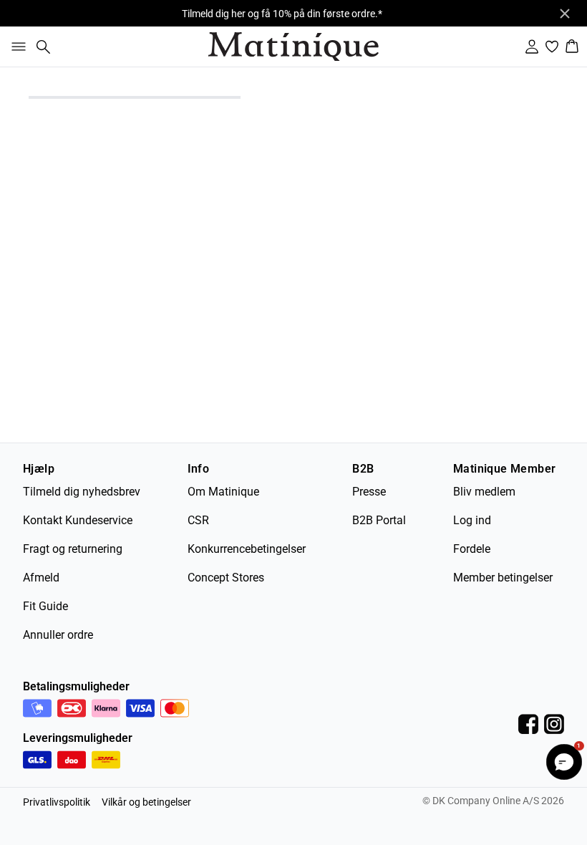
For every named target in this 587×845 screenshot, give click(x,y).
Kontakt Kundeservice (77, 520)
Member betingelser (503, 577)
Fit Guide (45, 606)
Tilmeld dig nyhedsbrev (81, 491)
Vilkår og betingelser (146, 802)
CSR (198, 520)
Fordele (471, 549)
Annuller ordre (58, 635)
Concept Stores (226, 577)
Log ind (472, 520)
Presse (369, 491)
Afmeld (41, 577)
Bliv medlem (484, 491)
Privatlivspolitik (56, 802)
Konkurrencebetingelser (247, 549)
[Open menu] (16, 46)
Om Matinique (223, 491)
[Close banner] (565, 13)
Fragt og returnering (72, 549)
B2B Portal (379, 520)
